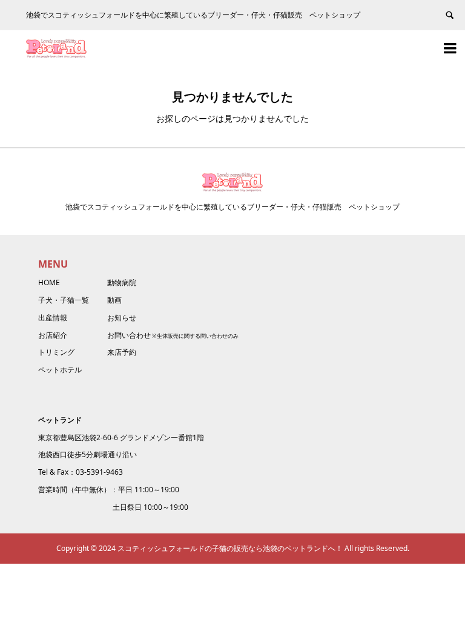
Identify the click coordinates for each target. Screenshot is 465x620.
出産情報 (52, 317)
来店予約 (121, 352)
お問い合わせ (129, 335)
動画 (114, 300)
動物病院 (121, 282)
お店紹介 (52, 335)
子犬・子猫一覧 (63, 300)
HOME (49, 282)
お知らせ (121, 317)
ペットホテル (60, 369)
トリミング (56, 352)
